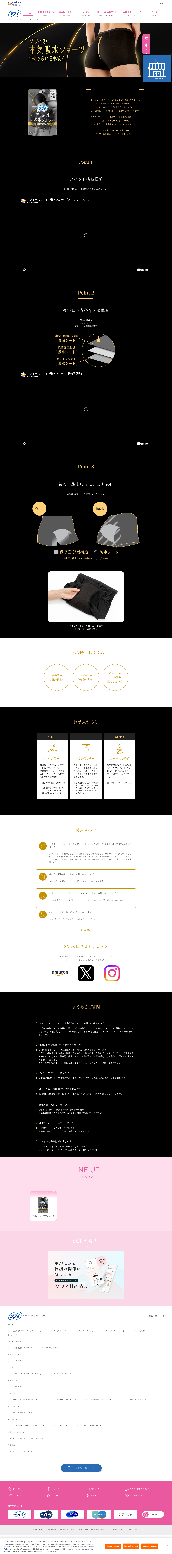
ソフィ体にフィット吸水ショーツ (20, 1412)
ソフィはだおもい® (59, 1331)
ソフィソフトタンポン (60, 1374)
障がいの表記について (136, 1530)
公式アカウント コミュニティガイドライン (110, 1530)
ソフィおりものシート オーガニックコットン (24, 1425)
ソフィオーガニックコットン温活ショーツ (23, 1399)
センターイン (13, 1335)
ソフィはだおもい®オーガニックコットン (23, 1331)
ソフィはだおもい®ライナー (87, 1425)
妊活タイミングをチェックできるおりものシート (25, 1438)
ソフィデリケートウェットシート (20, 1451)
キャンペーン (57, 1489)
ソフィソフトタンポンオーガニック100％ (23, 1374)
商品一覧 (16, 1489)
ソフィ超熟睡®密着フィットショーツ (99, 1399)
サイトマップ (96, 1495)
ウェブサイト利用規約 (66, 1530)
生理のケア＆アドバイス (139, 1489)
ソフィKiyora (59, 1425)
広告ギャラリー (97, 1489)
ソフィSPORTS (84, 1331)
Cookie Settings (113, 1546)
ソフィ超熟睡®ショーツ (51, 1348)
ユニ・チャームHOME (35, 1530)
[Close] (168, 1545)
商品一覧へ (154, 1316)
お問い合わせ (51, 1530)
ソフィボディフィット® (112, 1331)
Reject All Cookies (131, 1546)
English (28, 13)
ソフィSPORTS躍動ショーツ (62, 1399)
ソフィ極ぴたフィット (135, 1399)
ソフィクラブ (57, 1495)
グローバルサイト (137, 1495)
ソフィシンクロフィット (17, 1361)
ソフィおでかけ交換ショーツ (18, 1348)
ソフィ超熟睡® (140, 1331)
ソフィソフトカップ (15, 1387)
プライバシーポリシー (85, 1530)
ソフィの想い (18, 1495)
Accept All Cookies (150, 1546)
